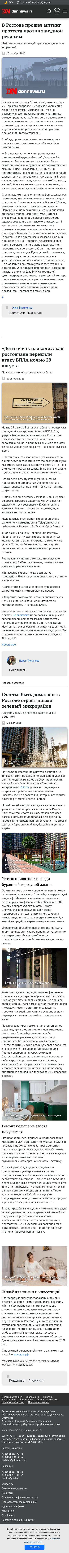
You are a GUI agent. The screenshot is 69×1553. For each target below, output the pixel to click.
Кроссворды (9, 1399)
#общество (9, 644)
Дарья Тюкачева (29, 660)
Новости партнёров (13, 1402)
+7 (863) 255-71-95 (12, 1453)
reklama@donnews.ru (14, 1460)
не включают (21, 615)
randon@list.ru (10, 1478)
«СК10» (24, 787)
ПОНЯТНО (35, 1547)
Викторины (26, 1399)
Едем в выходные (12, 1396)
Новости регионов (38, 1402)
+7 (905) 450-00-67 (12, 1456)
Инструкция (32, 1396)
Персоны (48, 1396)
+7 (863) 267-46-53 (12, 1474)
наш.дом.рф (21, 1354)
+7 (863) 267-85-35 (12, 1471)
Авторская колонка (47, 1399)
